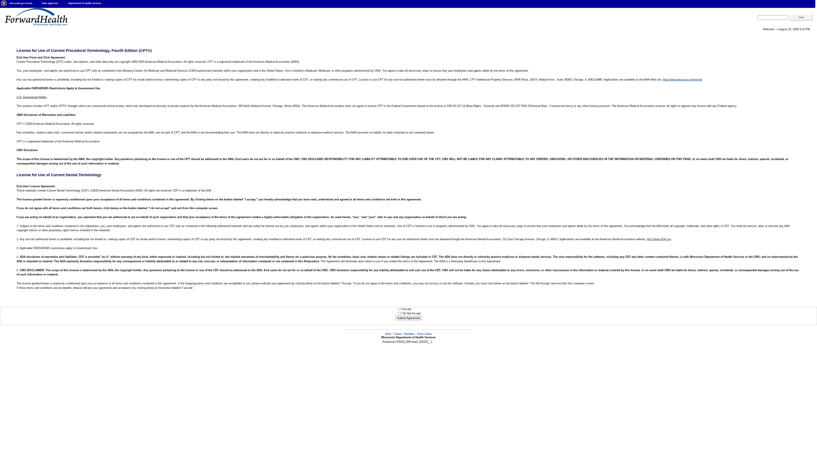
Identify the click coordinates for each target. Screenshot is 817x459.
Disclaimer (409, 333)
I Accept (410, 309)
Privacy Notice (424, 333)
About (388, 333)
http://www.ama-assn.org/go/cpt (682, 79)
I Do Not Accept (411, 313)
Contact (398, 333)
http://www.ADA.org (659, 239)
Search (801, 17)
